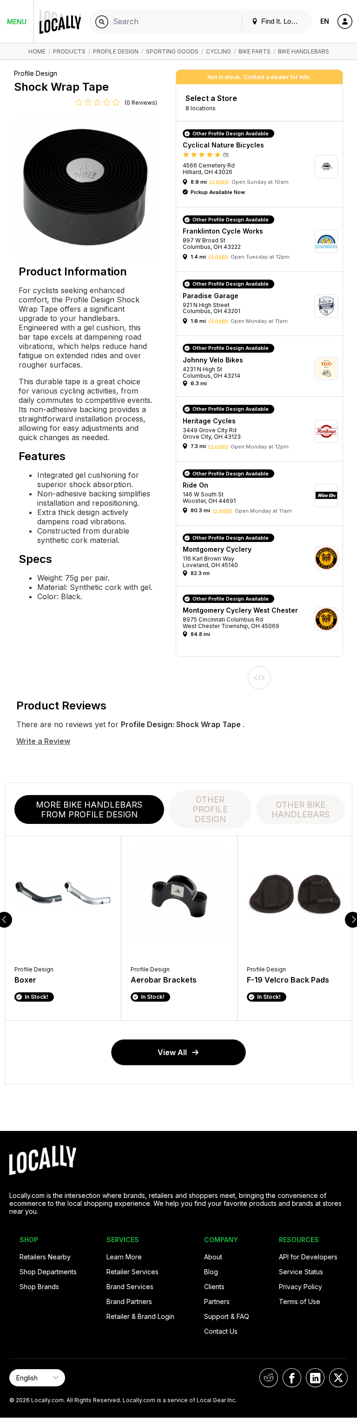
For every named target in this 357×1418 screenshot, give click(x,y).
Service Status (301, 1272)
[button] (263, 166)
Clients (214, 1287)
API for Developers (308, 1257)
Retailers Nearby (45, 1257)
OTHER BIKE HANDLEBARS (300, 809)
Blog (211, 1272)
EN (324, 21)
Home (37, 51)
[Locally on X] (338, 1377)
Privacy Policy (300, 1287)
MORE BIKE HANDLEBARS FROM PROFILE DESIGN (89, 809)
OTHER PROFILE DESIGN (210, 809)
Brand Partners (129, 1301)
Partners (217, 1301)
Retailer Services (132, 1272)
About (213, 1257)
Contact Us (221, 1331)
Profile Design (116, 51)
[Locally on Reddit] (268, 1377)
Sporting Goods (172, 51)
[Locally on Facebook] (292, 1377)
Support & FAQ (226, 1316)
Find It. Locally (282, 21)
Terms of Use (299, 1301)
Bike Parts (254, 51)
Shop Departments (48, 1272)
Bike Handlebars (303, 51)
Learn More (124, 1257)
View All (172, 1052)
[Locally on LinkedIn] (315, 1377)
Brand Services (129, 1287)
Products (69, 51)
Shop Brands (39, 1287)
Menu (16, 22)
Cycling (218, 51)
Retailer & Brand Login (140, 1316)
